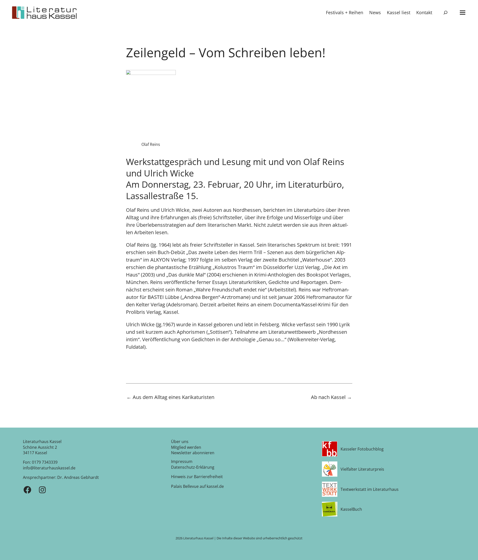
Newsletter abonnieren (192, 452)
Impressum (181, 461)
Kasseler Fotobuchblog (362, 449)
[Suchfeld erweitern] (445, 12)
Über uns (179, 441)
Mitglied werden (186, 447)
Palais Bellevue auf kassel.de (197, 486)
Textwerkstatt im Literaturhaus (370, 489)
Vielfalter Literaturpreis (362, 469)
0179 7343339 (45, 462)
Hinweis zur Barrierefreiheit (197, 476)
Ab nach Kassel (331, 397)
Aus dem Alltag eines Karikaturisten (170, 397)
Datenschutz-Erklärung (192, 467)
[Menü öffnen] (462, 12)
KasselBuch (351, 509)
